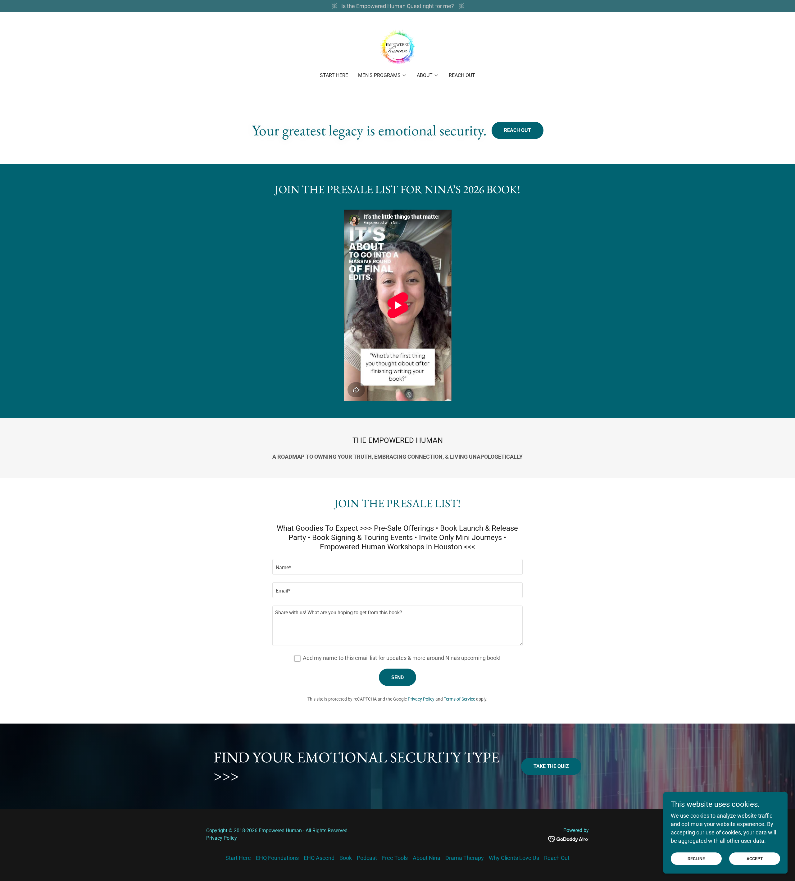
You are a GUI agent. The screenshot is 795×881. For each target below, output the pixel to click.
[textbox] (397, 567)
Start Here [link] (334, 75)
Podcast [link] (367, 858)
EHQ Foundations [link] (277, 858)
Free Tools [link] (395, 858)
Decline (696, 858)
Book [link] (345, 858)
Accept (755, 858)
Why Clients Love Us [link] (514, 858)
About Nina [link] (426, 858)
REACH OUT (517, 130)
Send (397, 677)
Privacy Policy (221, 838)
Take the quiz (551, 766)
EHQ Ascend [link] (319, 858)
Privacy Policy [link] (421, 699)
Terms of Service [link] (459, 699)
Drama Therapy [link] (464, 858)
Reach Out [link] (462, 75)
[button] (382, 75)
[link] (397, 46)
